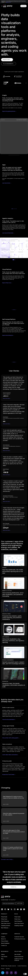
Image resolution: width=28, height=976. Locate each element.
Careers (3, 936)
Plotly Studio (4, 916)
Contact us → (14, 887)
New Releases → (5, 927)
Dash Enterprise (5, 921)
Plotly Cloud (4, 919)
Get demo (23, 6)
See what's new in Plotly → (7, 859)
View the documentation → (9, 719)
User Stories (4, 956)
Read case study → (7, 398)
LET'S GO (19, 903)
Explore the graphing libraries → (9, 111)
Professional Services (19, 939)
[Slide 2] (13, 208)
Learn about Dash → (6, 183)
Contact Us (4, 945)
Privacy (2, 968)
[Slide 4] (15, 208)
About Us (3, 939)
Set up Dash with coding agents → (11, 737)
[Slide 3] (14, 208)
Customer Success (19, 936)
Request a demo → (7, 59)
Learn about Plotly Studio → (8, 232)
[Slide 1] (12, 208)
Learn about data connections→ (10, 754)
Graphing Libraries (5, 925)
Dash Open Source (5, 923)
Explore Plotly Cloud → (7, 282)
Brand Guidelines (5, 943)
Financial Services (18, 956)
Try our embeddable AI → (8, 63)
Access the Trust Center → (9, 774)
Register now (8, 2)
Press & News (4, 941)
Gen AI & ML (17, 954)
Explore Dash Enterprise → (8, 335)
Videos (3, 954)
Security (8, 968)
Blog (2, 958)
